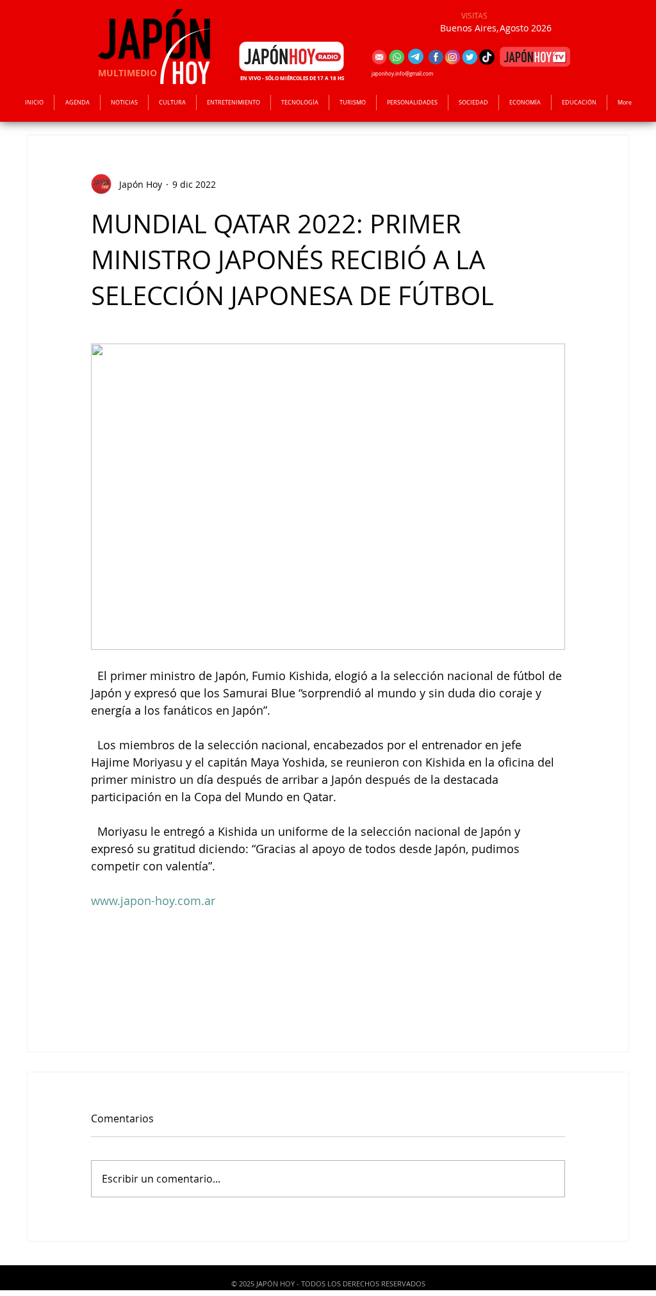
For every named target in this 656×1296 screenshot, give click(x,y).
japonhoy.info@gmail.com (402, 74)
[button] (233, 102)
